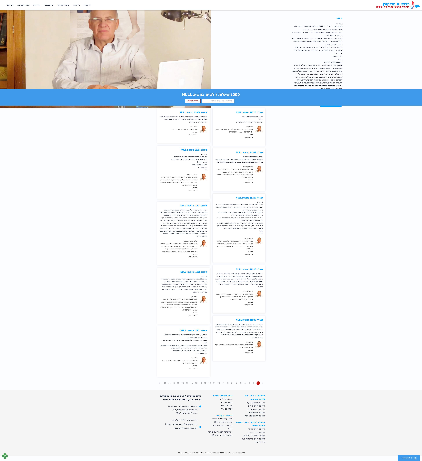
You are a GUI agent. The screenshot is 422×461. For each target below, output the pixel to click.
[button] (63, 5)
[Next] (159, 383)
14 (201, 383)
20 (174, 383)
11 (214, 383)
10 (219, 383)
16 (192, 383)
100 (164, 383)
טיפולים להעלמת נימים (255, 395)
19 (178, 383)
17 (187, 383)
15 (196, 383)
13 (205, 383)
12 (210, 383)
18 (183, 383)
